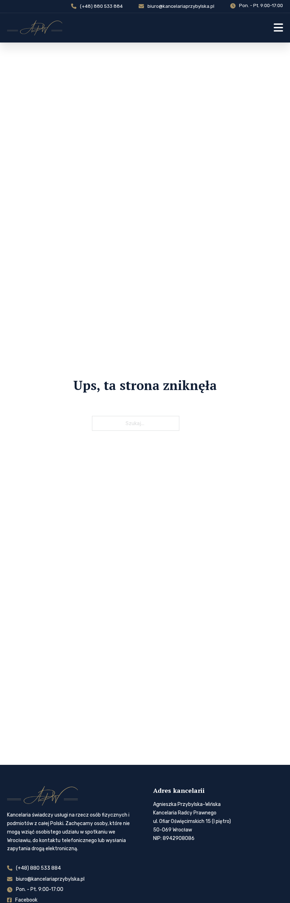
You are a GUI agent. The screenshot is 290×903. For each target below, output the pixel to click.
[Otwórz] (278, 27)
